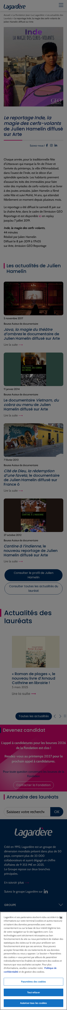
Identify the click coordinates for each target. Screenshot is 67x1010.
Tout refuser (33, 992)
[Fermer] (61, 918)
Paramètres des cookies (33, 981)
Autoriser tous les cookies (33, 1002)
